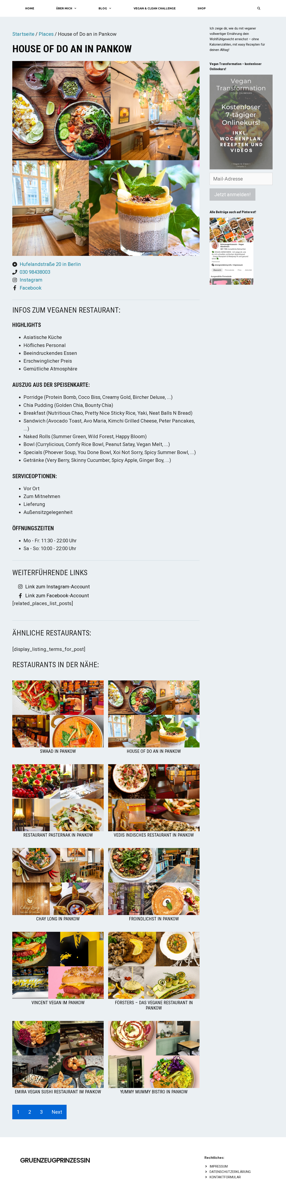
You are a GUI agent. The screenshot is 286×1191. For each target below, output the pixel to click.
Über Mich (64, 8)
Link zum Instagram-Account (57, 586)
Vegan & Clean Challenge (155, 8)
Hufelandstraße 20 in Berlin (50, 264)
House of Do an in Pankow (154, 751)
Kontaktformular (225, 1177)
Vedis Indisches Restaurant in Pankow (154, 835)
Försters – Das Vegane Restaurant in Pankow (154, 1005)
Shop (202, 8)
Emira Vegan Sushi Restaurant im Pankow (58, 1091)
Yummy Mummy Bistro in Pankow (153, 1091)
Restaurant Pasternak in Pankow (58, 835)
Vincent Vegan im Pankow (58, 1002)
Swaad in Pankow (58, 751)
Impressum (219, 1166)
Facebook (31, 288)
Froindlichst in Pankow (154, 919)
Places (46, 34)
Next (57, 1112)
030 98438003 (35, 272)
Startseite (23, 34)
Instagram (31, 280)
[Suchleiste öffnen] (259, 8)
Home (29, 8)
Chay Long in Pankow (58, 919)
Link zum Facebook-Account (57, 595)
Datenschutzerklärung (230, 1172)
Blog (103, 8)
